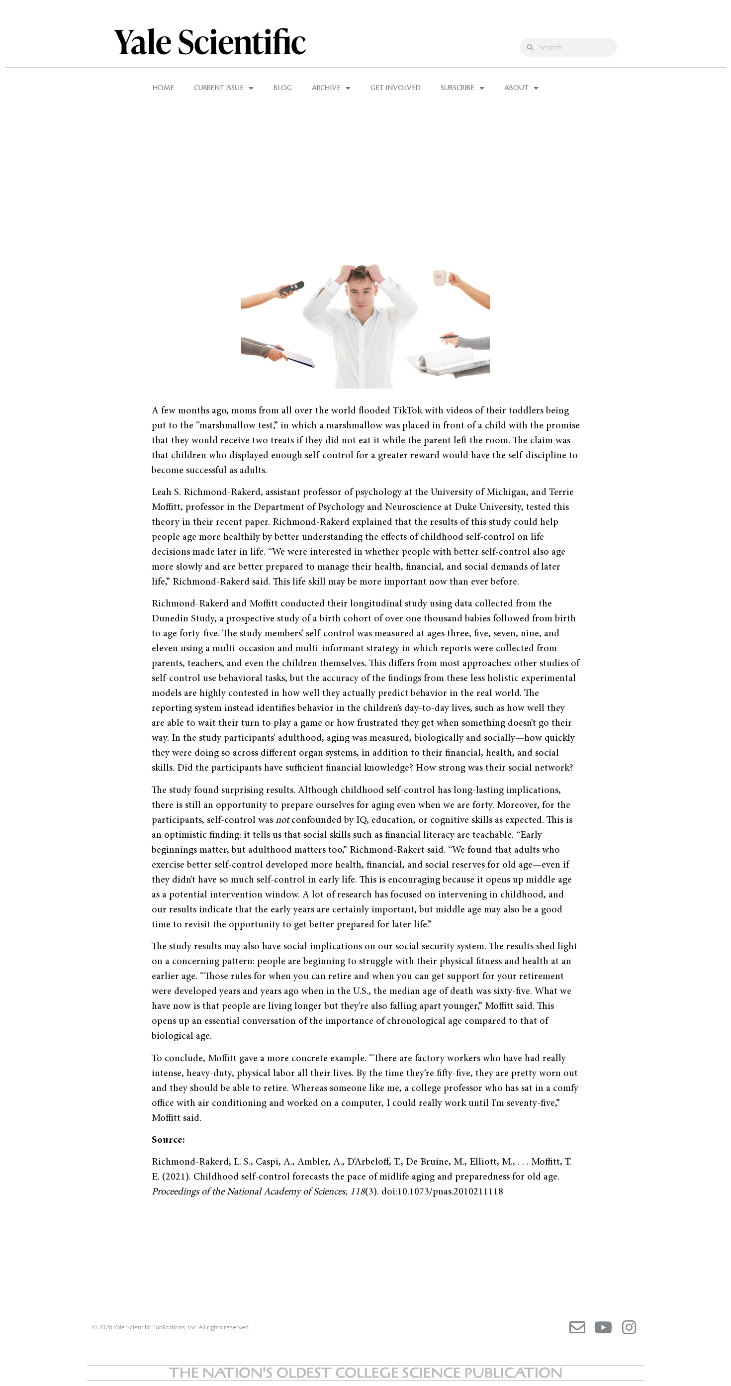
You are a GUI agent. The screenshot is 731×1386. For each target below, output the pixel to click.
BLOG (283, 88)
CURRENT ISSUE (219, 88)
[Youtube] (603, 1327)
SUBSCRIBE (457, 88)
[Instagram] (629, 1327)
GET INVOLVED (395, 88)
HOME (163, 88)
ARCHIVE (326, 88)
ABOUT (516, 88)
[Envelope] (577, 1327)
